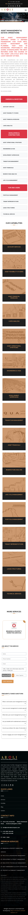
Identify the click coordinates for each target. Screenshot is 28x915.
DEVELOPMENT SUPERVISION (14, 396)
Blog (2, 807)
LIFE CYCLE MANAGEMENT (14, 494)
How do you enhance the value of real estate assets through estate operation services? (14, 728)
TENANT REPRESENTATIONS (14, 544)
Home (2, 796)
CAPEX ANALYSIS (14, 321)
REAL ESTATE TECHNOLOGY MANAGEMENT (14, 863)
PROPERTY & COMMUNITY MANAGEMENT (14, 870)
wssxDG (6, 675)
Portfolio (3, 803)
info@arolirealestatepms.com (14, 3)
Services (3, 799)
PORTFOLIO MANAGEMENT (14, 519)
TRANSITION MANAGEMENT (14, 420)
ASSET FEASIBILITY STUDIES (14, 271)
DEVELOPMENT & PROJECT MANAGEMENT (14, 859)
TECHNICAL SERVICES (14, 593)
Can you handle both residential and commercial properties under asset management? (14, 721)
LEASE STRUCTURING (14, 569)
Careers (3, 810)
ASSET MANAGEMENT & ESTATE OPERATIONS (15, 866)
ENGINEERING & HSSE (14, 371)
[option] (14, 630)
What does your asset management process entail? (14, 715)
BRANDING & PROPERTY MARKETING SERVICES (14, 632)
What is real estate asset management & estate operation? (14, 701)
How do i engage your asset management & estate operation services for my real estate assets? (14, 734)
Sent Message (7, 681)
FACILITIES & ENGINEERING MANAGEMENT (14, 855)
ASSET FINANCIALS (14, 445)
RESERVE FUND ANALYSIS (14, 470)
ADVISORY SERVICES (14, 247)
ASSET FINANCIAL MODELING (14, 297)
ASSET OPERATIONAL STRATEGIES (14, 346)
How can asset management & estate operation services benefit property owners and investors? (14, 708)
